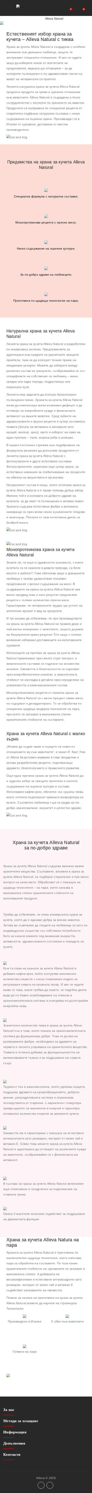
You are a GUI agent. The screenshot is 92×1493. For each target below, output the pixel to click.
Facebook (41, 1485)
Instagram (49, 1485)
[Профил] (65, 8)
